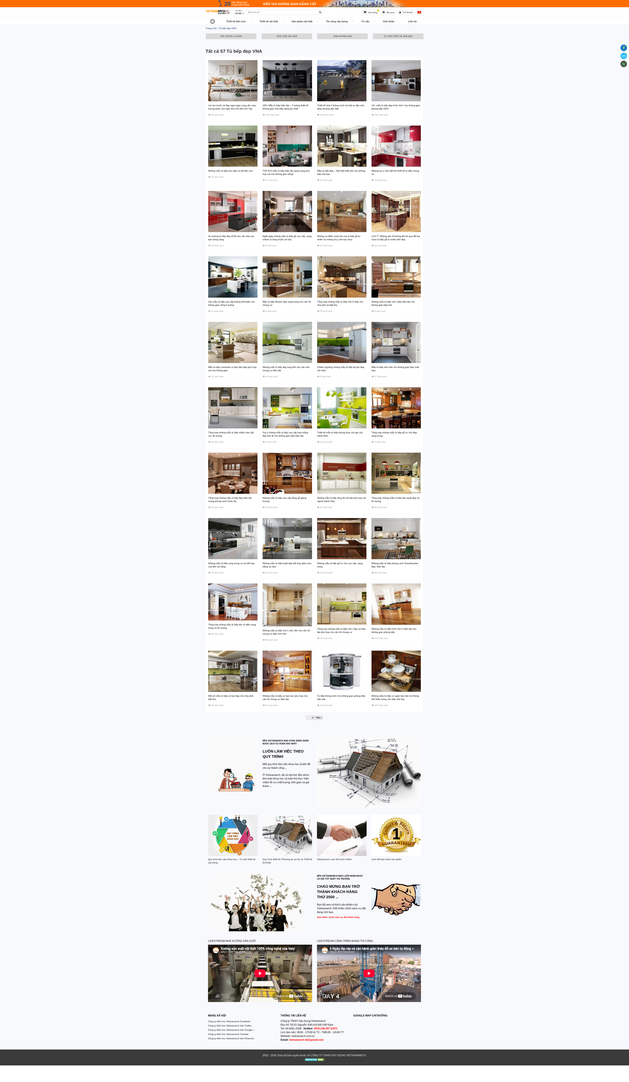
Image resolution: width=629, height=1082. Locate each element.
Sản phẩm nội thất (302, 21)
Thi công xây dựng (337, 21)
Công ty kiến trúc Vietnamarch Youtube (228, 1034)
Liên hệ (412, 21)
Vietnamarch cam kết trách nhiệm (334, 859)
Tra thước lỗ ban (231, 36)
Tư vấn (365, 21)
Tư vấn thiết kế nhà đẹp (398, 36)
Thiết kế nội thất (268, 21)
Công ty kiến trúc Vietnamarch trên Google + (231, 1030)
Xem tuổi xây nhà (286, 36)
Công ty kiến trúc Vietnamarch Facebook (229, 1021)
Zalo (624, 56)
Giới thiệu (388, 21)
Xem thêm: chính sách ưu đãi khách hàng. (338, 917)
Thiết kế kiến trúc (236, 21)
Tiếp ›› (319, 718)
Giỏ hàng (373, 12)
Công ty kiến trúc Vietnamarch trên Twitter (230, 1025)
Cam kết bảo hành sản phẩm (387, 859)
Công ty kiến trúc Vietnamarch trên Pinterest (231, 1038)
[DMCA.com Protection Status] (315, 1060)
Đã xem (390, 12)
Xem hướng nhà (342, 36)
